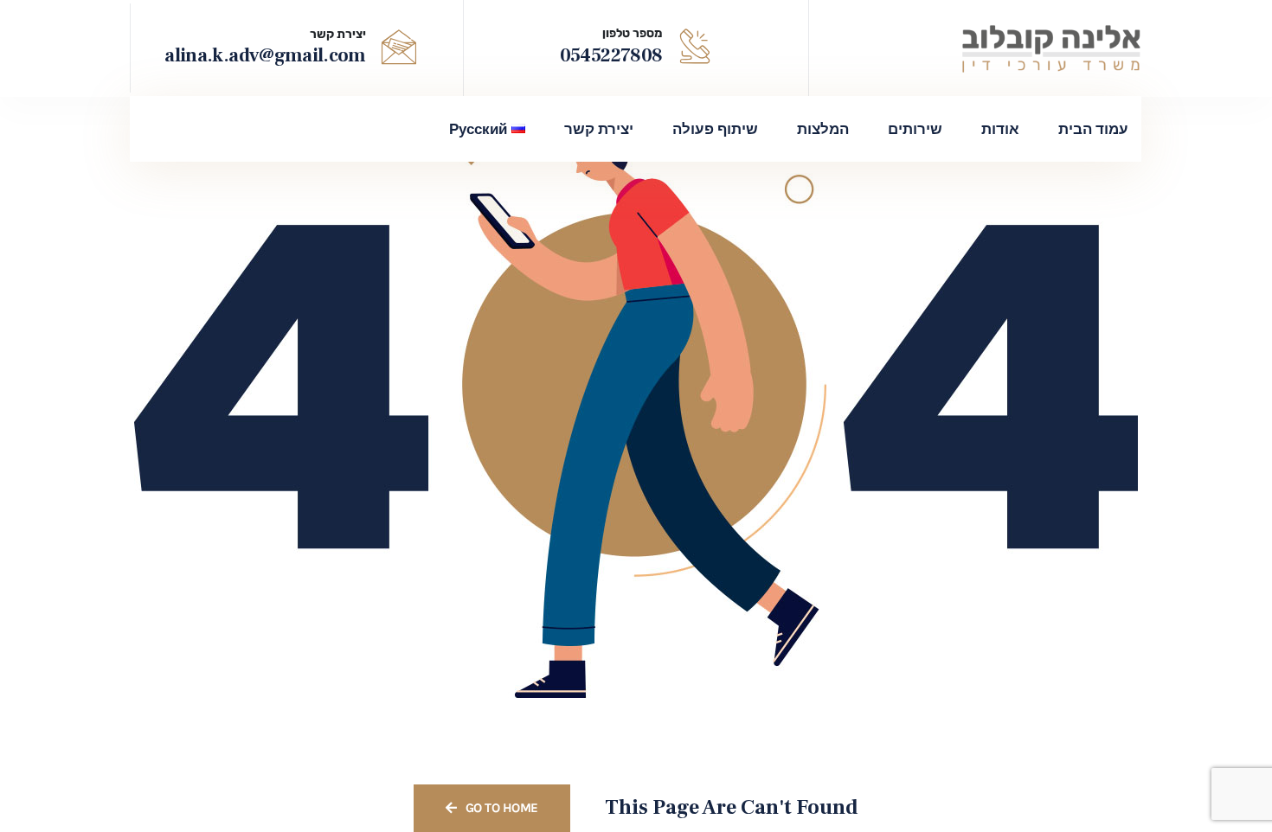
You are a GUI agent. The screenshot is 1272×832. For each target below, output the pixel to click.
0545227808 (611, 55)
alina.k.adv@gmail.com (264, 55)
